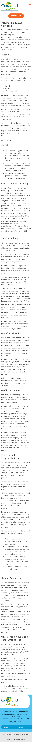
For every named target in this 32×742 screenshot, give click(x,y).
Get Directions (8, 727)
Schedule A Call (16, 16)
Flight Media (21, 739)
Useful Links (19, 727)
